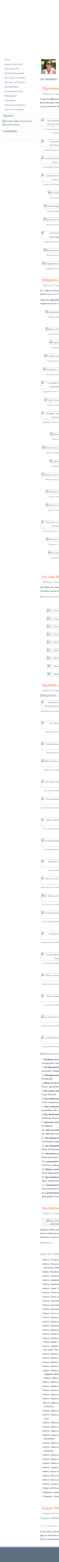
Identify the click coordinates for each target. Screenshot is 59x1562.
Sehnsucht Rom (12, 68)
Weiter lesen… (47, 1242)
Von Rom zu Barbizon (15, 82)
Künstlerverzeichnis (14, 91)
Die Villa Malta (11, 87)
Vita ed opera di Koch (15, 105)
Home (7, 59)
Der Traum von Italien (15, 78)
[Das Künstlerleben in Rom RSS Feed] (6, 1553)
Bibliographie (11, 96)
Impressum (10, 100)
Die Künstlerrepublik (14, 73)
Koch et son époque (14, 109)
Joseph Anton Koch (14, 64)
